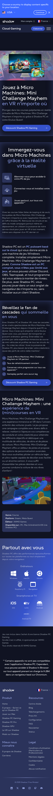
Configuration (35, 720)
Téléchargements (37, 712)
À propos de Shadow (11, 751)
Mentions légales (36, 757)
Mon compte (26, 21)
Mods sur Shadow (10, 734)
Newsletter (34, 728)
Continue (40, 12)
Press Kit (33, 716)
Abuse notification (37, 769)
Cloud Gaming (11, 28)
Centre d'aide (35, 704)
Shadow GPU (8, 726)
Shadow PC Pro (9, 722)
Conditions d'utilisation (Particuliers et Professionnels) (39, 750)
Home (5, 704)
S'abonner (38, 28)
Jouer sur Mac (8, 714)
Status (32, 732)
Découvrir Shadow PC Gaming (21, 128)
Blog (31, 708)
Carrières (6, 755)
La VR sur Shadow (10, 730)
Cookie (32, 765)
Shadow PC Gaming (11, 718)
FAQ (31, 724)
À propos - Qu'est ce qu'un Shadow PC (11, 709)
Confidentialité (36, 761)
